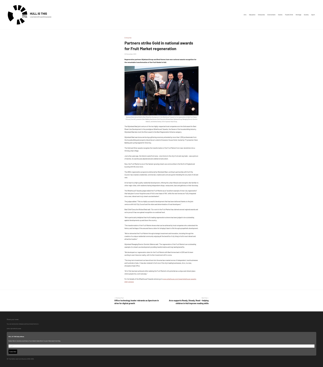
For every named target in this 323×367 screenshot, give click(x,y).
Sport (313, 14)
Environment (271, 14)
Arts (245, 14)
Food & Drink (289, 14)
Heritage (298, 14)
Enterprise (261, 14)
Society (306, 14)
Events (280, 14)
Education (252, 14)
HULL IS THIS (38, 13)
